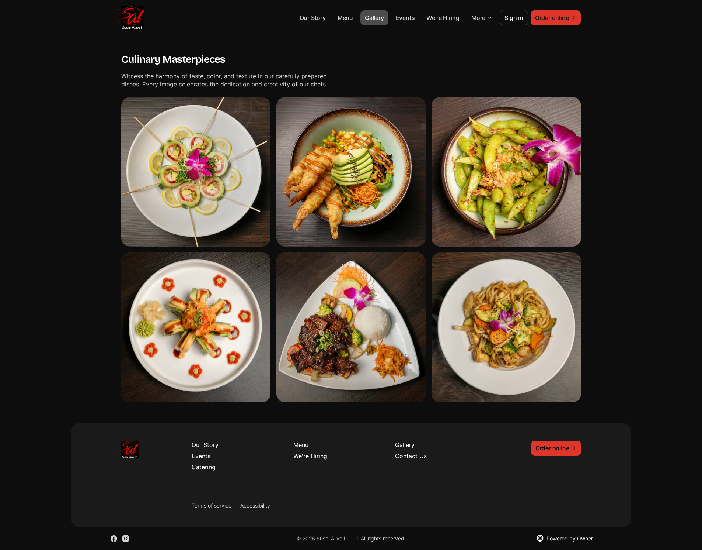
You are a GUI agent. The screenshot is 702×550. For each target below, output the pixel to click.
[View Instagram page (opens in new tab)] (125, 538)
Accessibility (255, 505)
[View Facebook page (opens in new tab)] (113, 538)
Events (405, 17)
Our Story (313, 17)
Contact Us (411, 456)
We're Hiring (443, 17)
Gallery (374, 17)
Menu (345, 17)
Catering (204, 467)
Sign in (513, 17)
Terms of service (211, 505)
